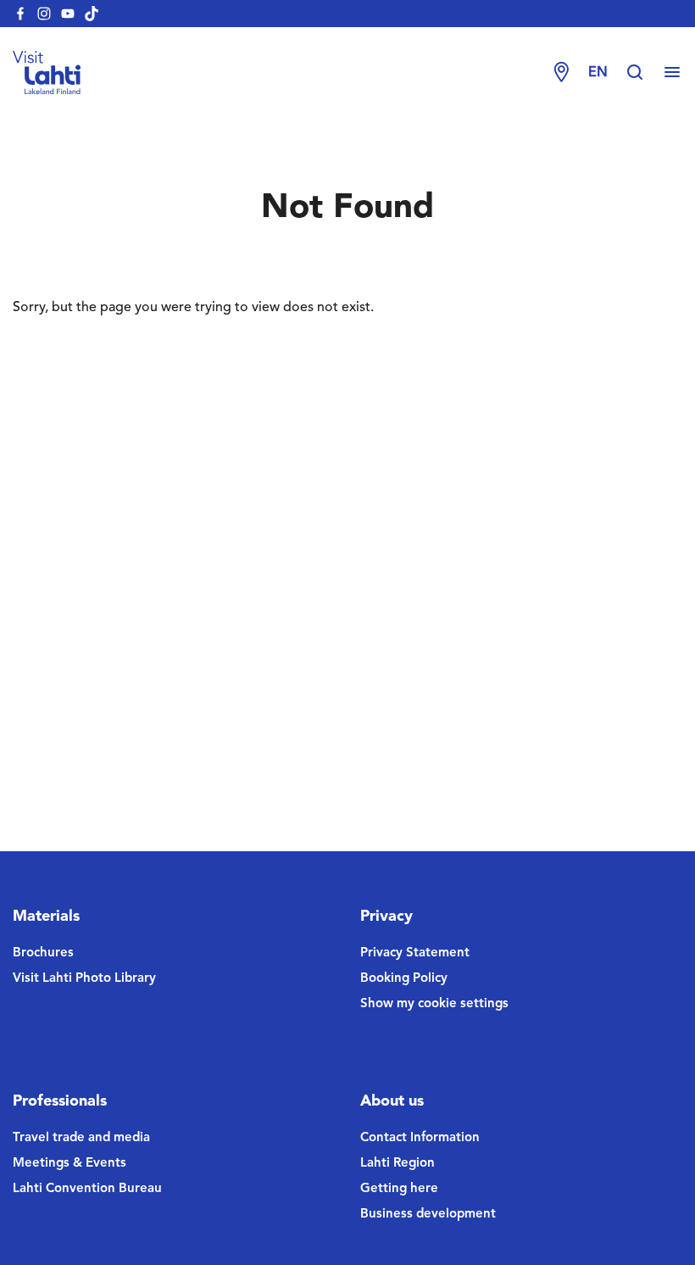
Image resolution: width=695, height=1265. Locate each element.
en (598, 73)
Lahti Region (397, 1163)
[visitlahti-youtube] (67, 13)
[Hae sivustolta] (643, 73)
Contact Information (420, 1138)
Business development (428, 1214)
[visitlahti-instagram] (44, 13)
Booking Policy (404, 978)
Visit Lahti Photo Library (84, 978)
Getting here (399, 1189)
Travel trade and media (81, 1138)
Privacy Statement (415, 953)
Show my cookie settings (434, 1004)
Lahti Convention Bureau (87, 1189)
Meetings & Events (69, 1163)
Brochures (43, 953)
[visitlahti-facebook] (20, 13)
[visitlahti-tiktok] (91, 13)
